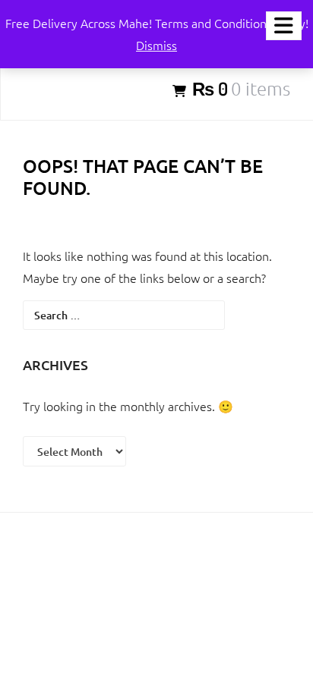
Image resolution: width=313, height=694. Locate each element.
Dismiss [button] (156, 44)
